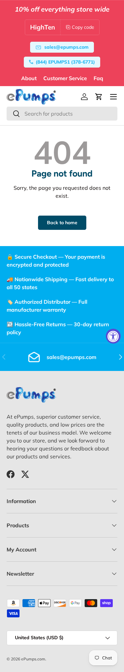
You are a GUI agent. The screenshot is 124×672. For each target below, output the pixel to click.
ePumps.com (33, 658)
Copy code (83, 27)
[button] (99, 96)
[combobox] (62, 114)
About (29, 78)
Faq (98, 78)
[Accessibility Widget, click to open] (113, 336)
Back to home (62, 223)
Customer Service (65, 78)
